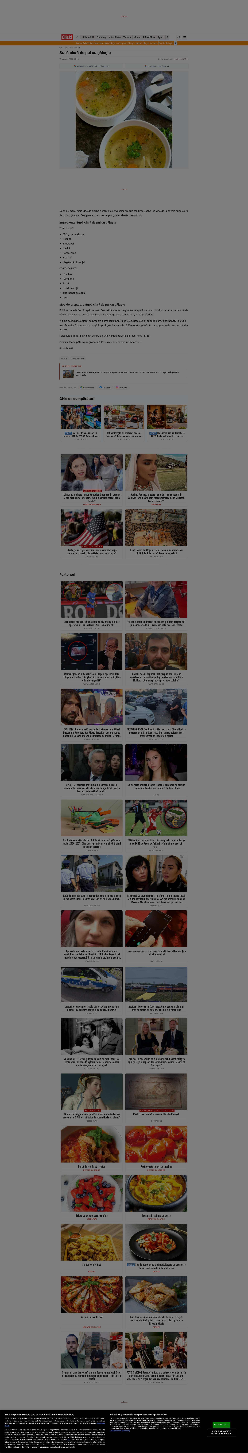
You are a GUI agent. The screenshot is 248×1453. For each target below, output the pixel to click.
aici (69, 1440)
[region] (124, 1431)
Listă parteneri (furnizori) (120, 1431)
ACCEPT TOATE (221, 1425)
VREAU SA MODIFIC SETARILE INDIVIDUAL (221, 1432)
